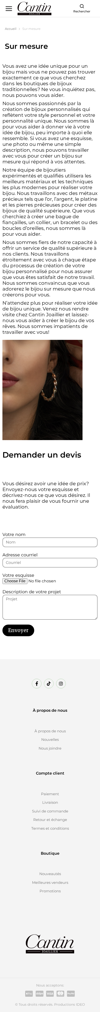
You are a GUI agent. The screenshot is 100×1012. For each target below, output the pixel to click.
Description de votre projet (31, 591)
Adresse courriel (20, 555)
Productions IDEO (69, 1004)
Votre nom (13, 534)
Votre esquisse (18, 575)
